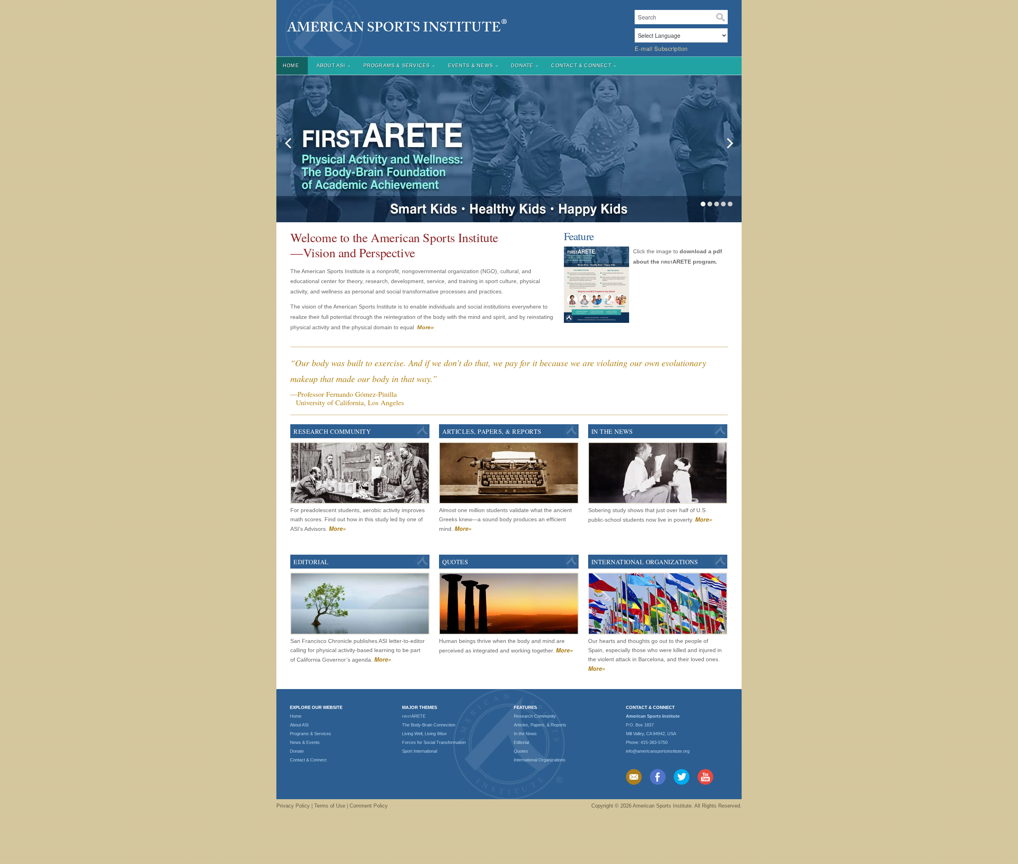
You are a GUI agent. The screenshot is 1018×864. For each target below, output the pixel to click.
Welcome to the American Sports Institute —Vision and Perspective (394, 245)
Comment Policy (369, 806)
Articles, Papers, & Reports (492, 431)
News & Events (305, 742)
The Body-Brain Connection (428, 724)
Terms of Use (329, 806)
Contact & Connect (581, 65)
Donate (522, 65)
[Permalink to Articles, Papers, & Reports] (508, 474)
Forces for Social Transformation (434, 742)
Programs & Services (396, 65)
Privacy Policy (293, 806)
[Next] (729, 143)
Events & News (470, 65)
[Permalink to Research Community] (359, 474)
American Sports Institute (451, 27)
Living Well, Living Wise (424, 733)
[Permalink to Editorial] (359, 604)
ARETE (413, 716)
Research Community (332, 431)
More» (337, 528)
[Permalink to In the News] (657, 474)
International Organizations (644, 561)
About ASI (331, 65)
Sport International (419, 751)
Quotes (455, 561)
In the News (612, 431)
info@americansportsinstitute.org (658, 751)
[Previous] (289, 143)
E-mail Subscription (661, 48)
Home (291, 65)
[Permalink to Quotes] (508, 604)
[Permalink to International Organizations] (657, 604)
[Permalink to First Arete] (509, 146)
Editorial (311, 561)
